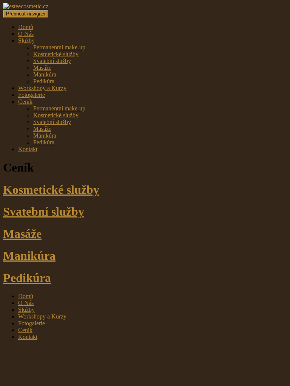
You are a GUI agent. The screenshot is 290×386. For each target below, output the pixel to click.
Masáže (42, 67)
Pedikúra (43, 81)
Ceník (25, 101)
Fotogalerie (31, 95)
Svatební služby (52, 61)
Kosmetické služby (56, 54)
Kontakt (27, 149)
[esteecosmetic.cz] (25, 6)
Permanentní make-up (59, 47)
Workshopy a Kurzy (42, 88)
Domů (25, 27)
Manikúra (44, 74)
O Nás (26, 34)
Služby (26, 40)
